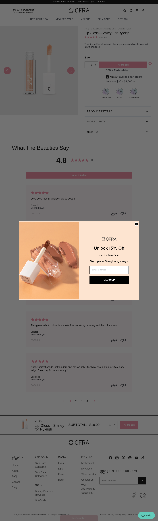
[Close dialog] (136, 224)
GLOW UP (109, 280)
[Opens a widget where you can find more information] (146, 515)
